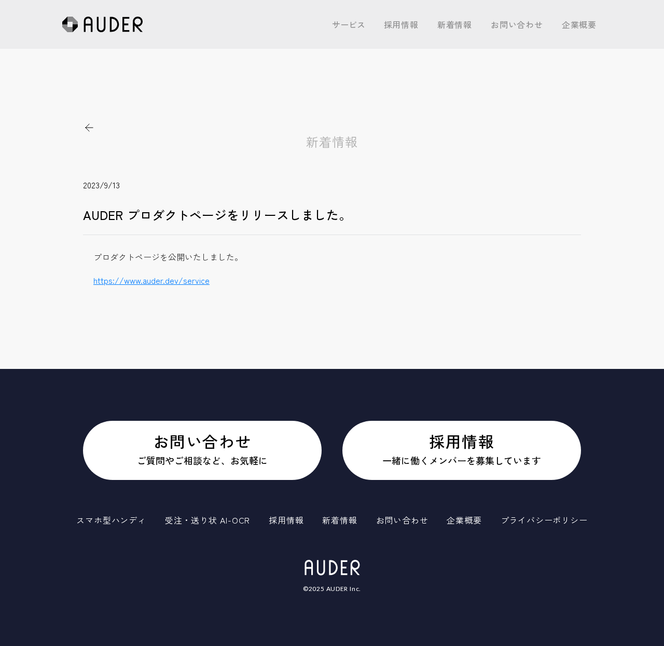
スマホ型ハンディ (366, 54)
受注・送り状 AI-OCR (373, 79)
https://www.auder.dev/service (151, 280)
